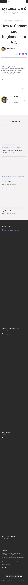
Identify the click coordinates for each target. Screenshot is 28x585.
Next (23, 88)
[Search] (23, 1)
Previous (4, 83)
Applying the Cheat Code (9, 211)
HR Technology (8, 20)
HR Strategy (12, 145)
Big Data (14, 176)
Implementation (17, 208)
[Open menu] (3, 1)
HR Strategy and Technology (8, 147)
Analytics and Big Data (6, 176)
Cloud (3, 208)
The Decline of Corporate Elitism (12, 150)
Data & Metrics (5, 145)
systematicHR (14, 8)
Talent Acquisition (18, 20)
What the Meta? (6, 182)
